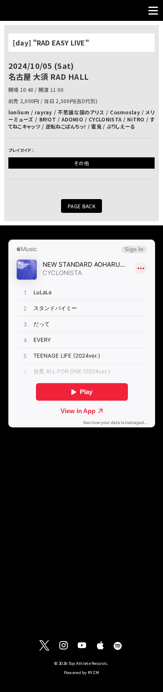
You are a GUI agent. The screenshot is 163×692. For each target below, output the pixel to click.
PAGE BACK (81, 206)
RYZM (93, 672)
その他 (81, 163)
